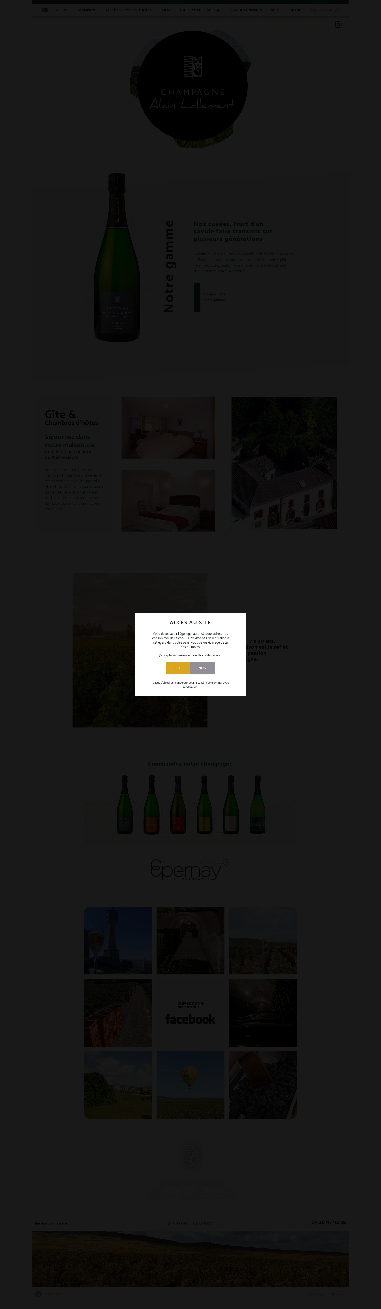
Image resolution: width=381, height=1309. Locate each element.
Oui (178, 668)
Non (202, 668)
